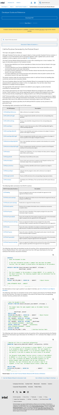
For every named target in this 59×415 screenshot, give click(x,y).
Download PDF (29, 18)
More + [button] (19, 2)
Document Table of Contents (29, 44)
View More (27, 23)
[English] (35, 2)
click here (41, 29)
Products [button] (11, 2)
